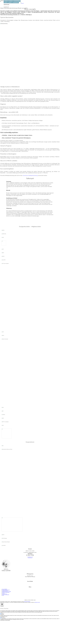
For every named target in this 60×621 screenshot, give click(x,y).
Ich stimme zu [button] (33, 602)
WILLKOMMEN (4, 589)
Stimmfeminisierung (5, 590)
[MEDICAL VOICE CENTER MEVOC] (6, 571)
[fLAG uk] (22, 3)
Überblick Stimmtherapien (5, 592)
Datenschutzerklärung (27, 601)
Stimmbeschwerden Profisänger (6, 591)
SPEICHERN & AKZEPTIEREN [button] (5, 620)
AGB (3, 595)
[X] (30, 584)
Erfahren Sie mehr (37, 602)
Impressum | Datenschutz (5, 594)
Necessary (2, 613)
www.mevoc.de (30, 557)
